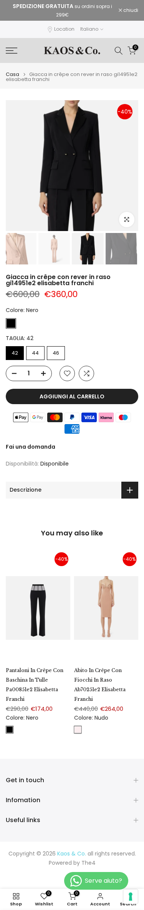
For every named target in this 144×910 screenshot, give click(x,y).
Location (64, 29)
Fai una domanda (30, 447)
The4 (88, 863)
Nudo (78, 729)
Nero (11, 323)
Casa (12, 74)
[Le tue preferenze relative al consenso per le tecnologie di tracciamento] (130, 896)
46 (56, 353)
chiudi (130, 10)
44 (35, 353)
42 (15, 353)
